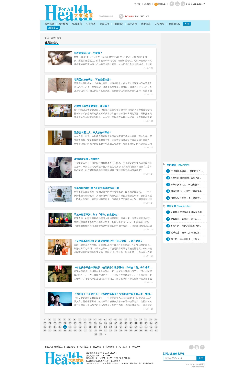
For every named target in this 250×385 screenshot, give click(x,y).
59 (110, 327)
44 (151, 323)
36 (110, 323)
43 (146, 323)
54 (85, 327)
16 (125, 319)
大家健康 (69, 13)
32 (90, 323)
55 (90, 327)
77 (85, 330)
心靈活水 (91, 23)
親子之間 (132, 23)
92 (96, 334)
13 (110, 319)
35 (105, 323)
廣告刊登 (97, 346)
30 (80, 323)
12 (105, 319)
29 (75, 323)
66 (146, 327)
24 (50, 323)
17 (130, 319)
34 (100, 323)
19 (140, 319)
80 (100, 330)
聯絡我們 (136, 346)
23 (45, 323)
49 (60, 327)
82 (110, 330)
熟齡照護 (146, 23)
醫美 (136, 16)
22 (156, 319)
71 (55, 330)
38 (121, 323)
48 (55, 327)
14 (115, 319)
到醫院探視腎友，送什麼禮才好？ (187, 198)
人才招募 (123, 346)
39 (126, 323)
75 (75, 330)
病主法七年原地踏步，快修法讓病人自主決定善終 (195, 239)
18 (135, 319)
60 (115, 327)
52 (75, 327)
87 (136, 330)
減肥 (142, 16)
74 (70, 330)
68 (156, 327)
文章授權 (110, 346)
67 (151, 327)
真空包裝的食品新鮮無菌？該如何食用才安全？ (194, 177)
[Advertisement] (185, 116)
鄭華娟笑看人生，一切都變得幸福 (187, 184)
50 (65, 327)
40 (131, 323)
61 (121, 327)
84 (121, 330)
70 (50, 330)
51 (70, 327)
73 (65, 330)
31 (85, 323)
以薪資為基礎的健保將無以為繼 (186, 212)
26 (60, 323)
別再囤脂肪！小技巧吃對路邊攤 (186, 191)
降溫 (147, 16)
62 (126, 327)
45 (156, 323)
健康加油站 (175, 23)
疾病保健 (49, 23)
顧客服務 (71, 346)
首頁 (47, 38)
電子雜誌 (84, 346)
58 (105, 327)
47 (50, 327)
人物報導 (159, 23)
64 (136, 327)
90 (151, 330)
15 (120, 319)
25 (55, 323)
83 (115, 330)
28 (70, 323)
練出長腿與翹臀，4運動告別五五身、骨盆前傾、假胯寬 (198, 171)
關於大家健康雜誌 (53, 346)
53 (80, 327)
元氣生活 (104, 23)
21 (150, 319)
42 (141, 323)
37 (115, 323)
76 (80, 330)
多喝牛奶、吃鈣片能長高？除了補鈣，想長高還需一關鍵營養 (201, 225)
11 (100, 319)
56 (95, 327)
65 (141, 327)
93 (101, 334)
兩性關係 (118, 23)
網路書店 (53, 27)
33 (95, 323)
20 (145, 319)
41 (136, 323)
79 (95, 330)
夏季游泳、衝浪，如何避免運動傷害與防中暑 (193, 232)
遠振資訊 (202, 366)
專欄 (186, 23)
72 (60, 330)
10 (95, 319)
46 (45, 327)
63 (131, 327)
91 (156, 330)
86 (131, 330)
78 (90, 330)
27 (65, 323)
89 (146, 330)
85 (126, 330)
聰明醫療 (63, 23)
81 (105, 330)
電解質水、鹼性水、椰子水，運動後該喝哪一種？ (195, 219)
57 (100, 327)
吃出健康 (77, 23)
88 (141, 330)
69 (45, 330)
